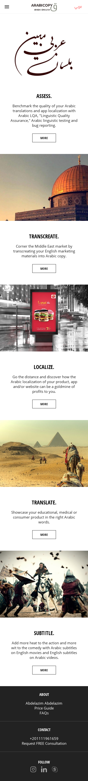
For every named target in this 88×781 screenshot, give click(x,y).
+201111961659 (44, 738)
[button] (7, 7)
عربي (78, 6)
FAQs (44, 712)
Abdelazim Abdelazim (44, 703)
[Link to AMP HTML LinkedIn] (44, 769)
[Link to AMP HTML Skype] (55, 769)
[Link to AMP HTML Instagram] (33, 769)
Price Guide (44, 708)
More (44, 138)
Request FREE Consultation (44, 743)
